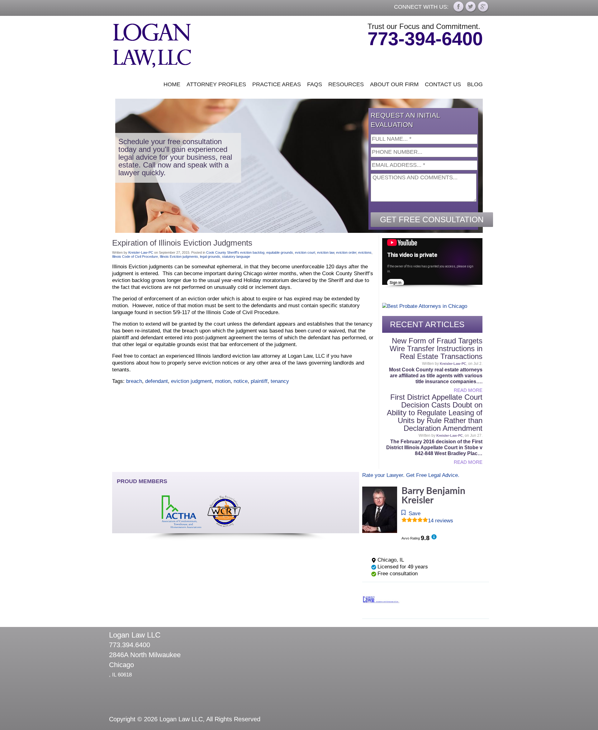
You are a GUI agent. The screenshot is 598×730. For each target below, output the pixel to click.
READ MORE (468, 390)
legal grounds (210, 256)
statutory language (236, 256)
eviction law (325, 252)
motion (222, 381)
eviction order (346, 252)
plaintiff (259, 381)
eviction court (305, 252)
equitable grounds (279, 252)
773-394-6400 (425, 38)
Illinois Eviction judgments (179, 256)
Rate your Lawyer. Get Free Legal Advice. (410, 475)
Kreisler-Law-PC (140, 252)
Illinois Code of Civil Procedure (135, 256)
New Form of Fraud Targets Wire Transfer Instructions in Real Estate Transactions (436, 348)
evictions (365, 252)
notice (241, 381)
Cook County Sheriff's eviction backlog (235, 252)
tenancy (280, 381)
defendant (156, 381)
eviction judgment (191, 381)
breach (134, 381)
